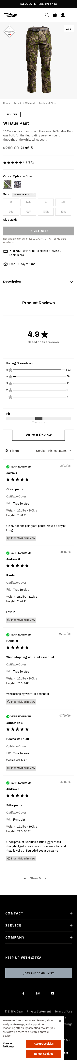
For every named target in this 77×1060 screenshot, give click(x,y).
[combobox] (54, 450)
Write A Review (39, 435)
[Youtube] (53, 994)
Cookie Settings (8, 1045)
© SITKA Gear (14, 1011)
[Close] (60, 1020)
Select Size (38, 231)
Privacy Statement (39, 1011)
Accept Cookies (44, 1043)
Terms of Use (63, 1011)
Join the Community (39, 973)
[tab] (38, 281)
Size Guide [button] (10, 219)
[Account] (63, 15)
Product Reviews (38, 303)
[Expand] (71, 281)
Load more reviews (38, 878)
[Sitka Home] (20, 15)
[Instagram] (39, 994)
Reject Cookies (43, 1053)
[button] (24, 194)
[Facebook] (24, 994)
